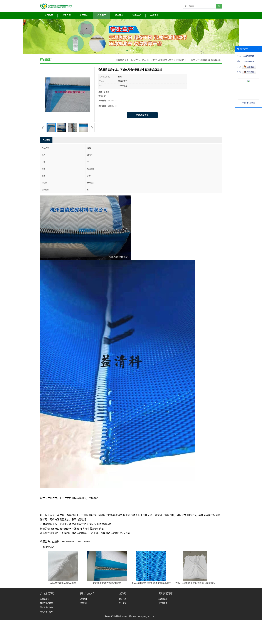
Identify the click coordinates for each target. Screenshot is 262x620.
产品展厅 (101, 15)
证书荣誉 (119, 15)
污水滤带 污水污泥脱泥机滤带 (107, 583)
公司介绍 (66, 15)
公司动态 (84, 15)
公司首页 (49, 15)
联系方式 (137, 15)
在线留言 (154, 15)
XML (153, 616)
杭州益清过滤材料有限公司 (116, 616)
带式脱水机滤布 (46, 607)
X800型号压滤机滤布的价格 (63, 583)
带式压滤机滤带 (160, 60)
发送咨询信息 (142, 115)
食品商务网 (162, 603)
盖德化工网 (162, 599)
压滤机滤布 (44, 599)
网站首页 (135, 60)
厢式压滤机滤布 (46, 612)
